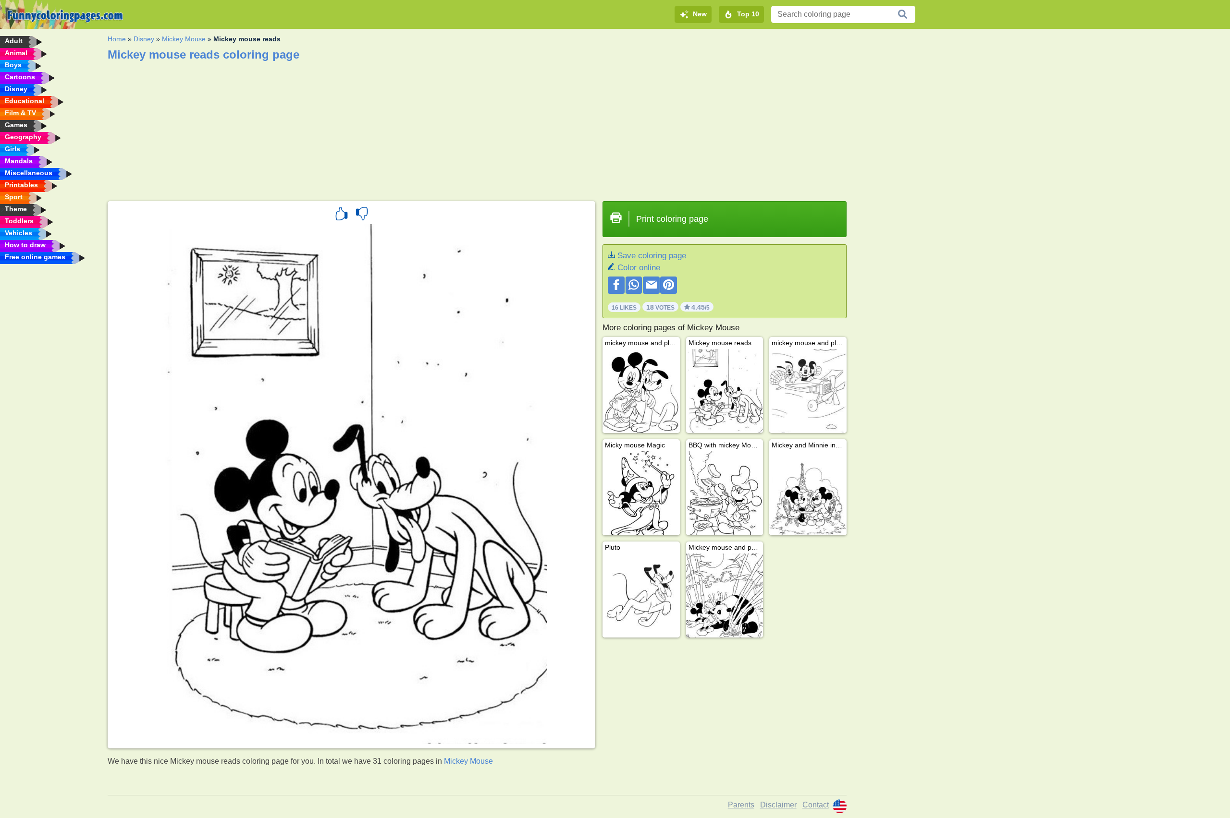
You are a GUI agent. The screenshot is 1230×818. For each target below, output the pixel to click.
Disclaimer (778, 805)
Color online (638, 267)
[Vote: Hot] (342, 215)
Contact (815, 805)
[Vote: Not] (362, 215)
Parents (741, 805)
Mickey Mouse (184, 39)
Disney (144, 39)
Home (117, 39)
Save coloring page (651, 255)
